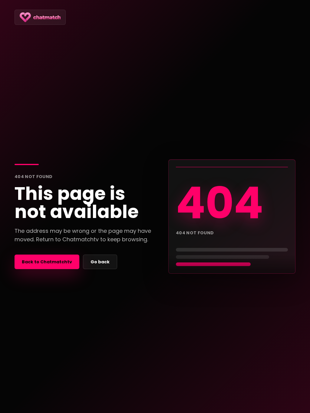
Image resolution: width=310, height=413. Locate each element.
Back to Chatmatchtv (47, 262)
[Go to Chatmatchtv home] (40, 17)
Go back (100, 262)
